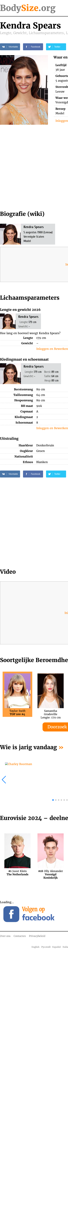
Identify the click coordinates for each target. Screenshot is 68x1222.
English (35, 947)
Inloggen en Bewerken (52, 349)
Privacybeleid (37, 936)
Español (56, 947)
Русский (46, 947)
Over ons (5, 936)
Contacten (20, 936)
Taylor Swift (17, 712)
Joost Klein (17, 872)
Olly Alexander (50, 872)
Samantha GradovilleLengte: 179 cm (51, 712)
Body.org (27, 8)
